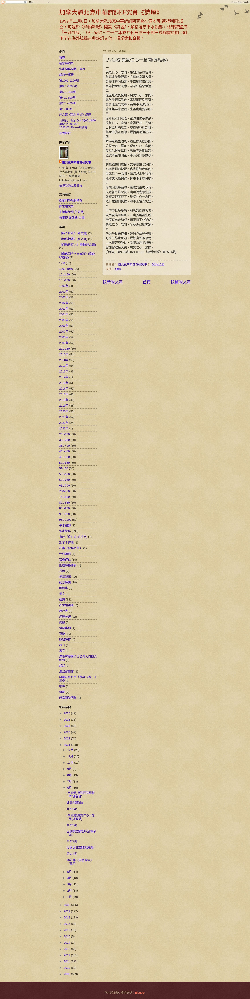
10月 (70, 762)
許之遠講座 (66, 605)
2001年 (63, 297)
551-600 (64, 474)
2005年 (63, 320)
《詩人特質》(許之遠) (73, 233)
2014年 (63, 377)
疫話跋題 (65, 576)
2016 (67, 930)
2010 (67, 967)
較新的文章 (113, 282)
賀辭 (62, 633)
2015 (67, 936)
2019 (67, 911)
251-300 (64, 434)
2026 (67, 713)
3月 (70, 884)
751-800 (64, 496)
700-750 (64, 491)
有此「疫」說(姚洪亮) (73, 536)
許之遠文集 (66, 206)
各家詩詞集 (66, 63)
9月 (70, 769)
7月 (70, 781)
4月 (70, 878)
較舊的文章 (181, 282)
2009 (67, 974)
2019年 (63, 405)
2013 (67, 949)
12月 (70, 750)
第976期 (72, 853)
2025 (67, 719)
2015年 (63, 382)
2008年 (63, 337)
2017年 (63, 394)
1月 (70, 897)
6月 (70, 787)
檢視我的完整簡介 (70, 185)
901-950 (64, 514)
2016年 (63, 388)
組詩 (118, 269)
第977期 (72, 841)
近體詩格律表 (68, 565)
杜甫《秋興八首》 (70, 548)
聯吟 (62, 686)
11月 (70, 756)
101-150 (64, 274)
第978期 (72, 825)
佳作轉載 (65, 554)
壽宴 (62, 650)
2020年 (63, 411)
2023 (67, 732)
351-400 (64, 445)
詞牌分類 (65, 616)
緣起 (62, 665)
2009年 (63, 343)
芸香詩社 (65, 133)
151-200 (64, 280)
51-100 (63, 468)
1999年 (63, 285)
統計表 (63, 611)
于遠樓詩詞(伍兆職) (71, 212)
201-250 (64, 348)
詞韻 (62, 622)
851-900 (64, 508)
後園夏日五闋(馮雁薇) (81, 847)
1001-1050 (66, 268)
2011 (67, 961)
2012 (67, 955)
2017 (67, 923)
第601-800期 (67, 92)
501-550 (64, 462)
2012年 (63, 365)
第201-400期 (67, 103)
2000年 (63, 291)
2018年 (63, 400)
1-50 (62, 263)
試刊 (62, 645)
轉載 (62, 692)
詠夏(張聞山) (75, 802)
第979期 (72, 809)
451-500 (64, 457)
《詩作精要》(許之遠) (73, 239)
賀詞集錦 (65, 628)
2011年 (63, 360)
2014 (67, 942)
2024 (67, 725)
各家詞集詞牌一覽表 (72, 69)
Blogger (140, 992)
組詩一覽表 (66, 74)
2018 (67, 917)
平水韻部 (65, 525)
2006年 (63, 325)
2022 (67, 738)
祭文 (62, 593)
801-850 (64, 502)
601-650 (64, 479)
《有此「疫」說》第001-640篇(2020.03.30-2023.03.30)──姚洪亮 (77, 124)
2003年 (63, 308)
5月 (70, 871)
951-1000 (65, 519)
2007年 (63, 331)
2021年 (63, 417)
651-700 (64, 485)
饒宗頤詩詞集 (68, 697)
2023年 (63, 428)
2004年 (63, 314)
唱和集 (63, 588)
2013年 (63, 371)
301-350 (64, 439)
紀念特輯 (65, 582)
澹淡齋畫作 (66, 671)
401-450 (64, 451)
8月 (70, 775)
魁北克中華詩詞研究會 (76, 162)
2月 (70, 890)
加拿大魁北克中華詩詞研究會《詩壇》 (110, 12)
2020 (67, 904)
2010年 (63, 354)
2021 (67, 744)
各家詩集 (65, 531)
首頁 (147, 282)
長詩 (62, 571)
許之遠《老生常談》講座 (75, 114)
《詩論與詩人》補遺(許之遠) (77, 244)
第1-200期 (65, 109)
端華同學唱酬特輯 (70, 200)
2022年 (63, 422)
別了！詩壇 (66, 542)
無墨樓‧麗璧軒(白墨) (72, 217)
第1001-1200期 (69, 80)
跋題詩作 (65, 639)
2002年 (63, 303)
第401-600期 (67, 97)
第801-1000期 (68, 86)
